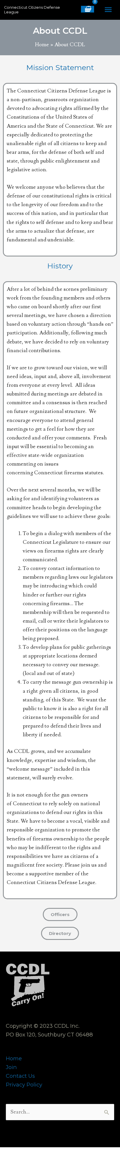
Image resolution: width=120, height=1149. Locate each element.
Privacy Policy (24, 1084)
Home (14, 1058)
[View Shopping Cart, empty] (87, 9)
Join (11, 1067)
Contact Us (20, 1076)
